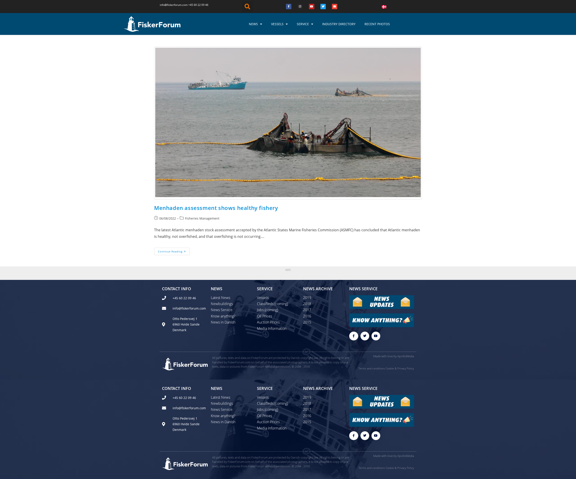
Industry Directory (339, 24)
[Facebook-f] (353, 336)
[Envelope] (334, 6)
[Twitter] (323, 6)
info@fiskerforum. (171, 5)
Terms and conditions (371, 368)
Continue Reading (174, 250)
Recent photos (377, 24)
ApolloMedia (405, 356)
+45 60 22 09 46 (198, 5)
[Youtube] (311, 6)
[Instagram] (300, 6)
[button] (247, 6)
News (253, 24)
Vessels (277, 24)
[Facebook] (288, 6)
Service (303, 24)
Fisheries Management (202, 218)
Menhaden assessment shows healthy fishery (216, 207)
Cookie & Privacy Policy (400, 368)
